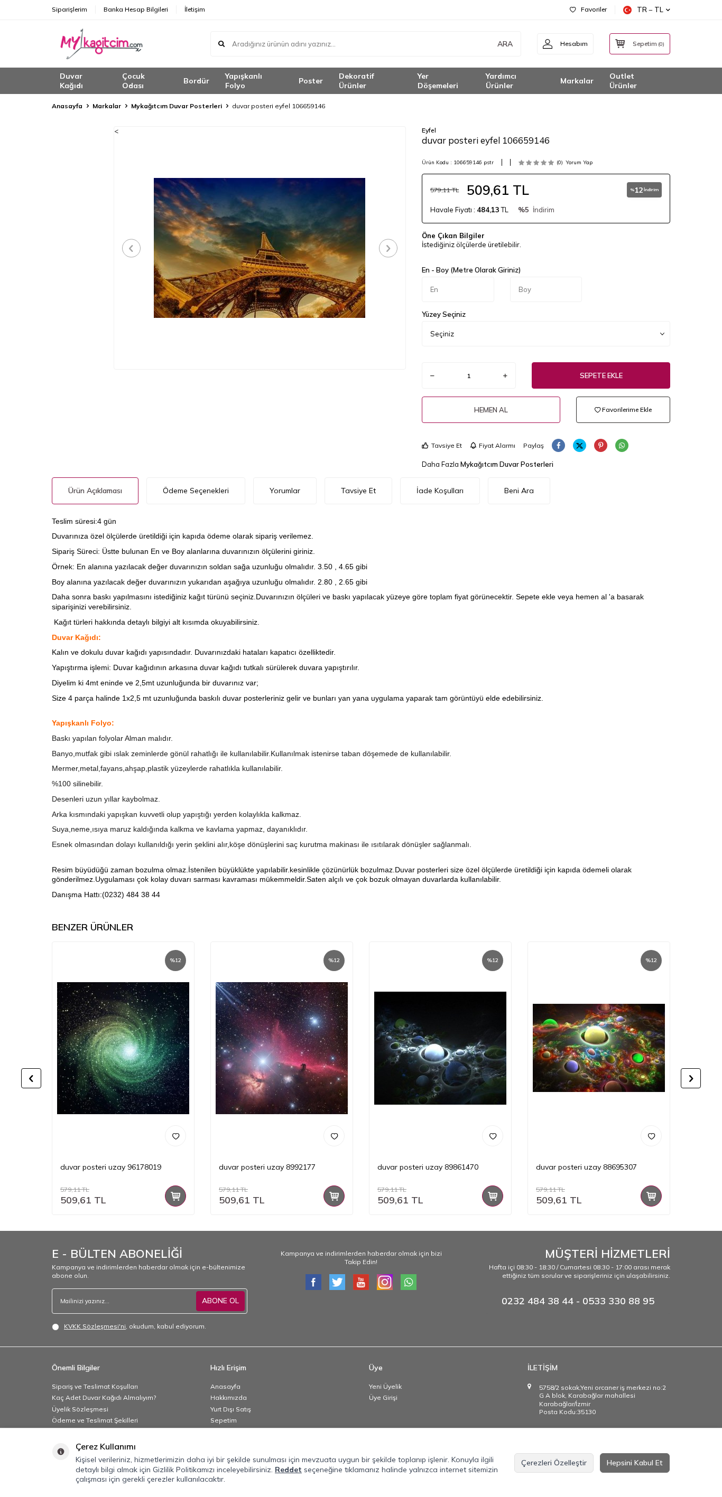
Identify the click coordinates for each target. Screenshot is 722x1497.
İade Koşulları (440, 490)
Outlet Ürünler (623, 81)
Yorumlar (285, 490)
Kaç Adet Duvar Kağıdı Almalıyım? (104, 1397)
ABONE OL (220, 1300)
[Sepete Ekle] (175, 1196)
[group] (259, 248)
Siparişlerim (69, 9)
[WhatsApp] (408, 1282)
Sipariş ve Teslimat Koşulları (95, 1386)
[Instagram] (385, 1282)
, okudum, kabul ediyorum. (135, 1326)
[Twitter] (337, 1282)
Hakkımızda (228, 1397)
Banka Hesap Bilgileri (136, 9)
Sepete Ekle (601, 375)
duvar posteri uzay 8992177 (267, 1167)
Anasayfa (67, 106)
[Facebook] (313, 1282)
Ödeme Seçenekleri (196, 490)
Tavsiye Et (446, 445)
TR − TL (650, 9)
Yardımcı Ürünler (501, 81)
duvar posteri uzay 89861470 (427, 1167)
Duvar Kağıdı (71, 81)
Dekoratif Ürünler (356, 81)
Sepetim (223, 1420)
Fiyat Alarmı (497, 445)
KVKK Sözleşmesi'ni (95, 1326)
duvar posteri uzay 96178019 (110, 1167)
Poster (311, 81)
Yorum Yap (579, 162)
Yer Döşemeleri (438, 81)
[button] (131, 248)
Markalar (577, 81)
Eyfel (429, 130)
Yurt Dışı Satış (230, 1409)
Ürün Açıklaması (95, 490)
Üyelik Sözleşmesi (80, 1409)
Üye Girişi (383, 1397)
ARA (505, 44)
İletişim (194, 9)
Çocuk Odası (133, 81)
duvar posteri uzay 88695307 (586, 1167)
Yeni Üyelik (385, 1386)
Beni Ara (519, 490)
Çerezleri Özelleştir (554, 1462)
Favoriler (594, 9)
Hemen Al (491, 410)
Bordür (196, 81)
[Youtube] (361, 1282)
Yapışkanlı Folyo (243, 81)
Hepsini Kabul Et (635, 1462)
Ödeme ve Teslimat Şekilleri (95, 1420)
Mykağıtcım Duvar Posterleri (176, 106)
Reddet (288, 1469)
